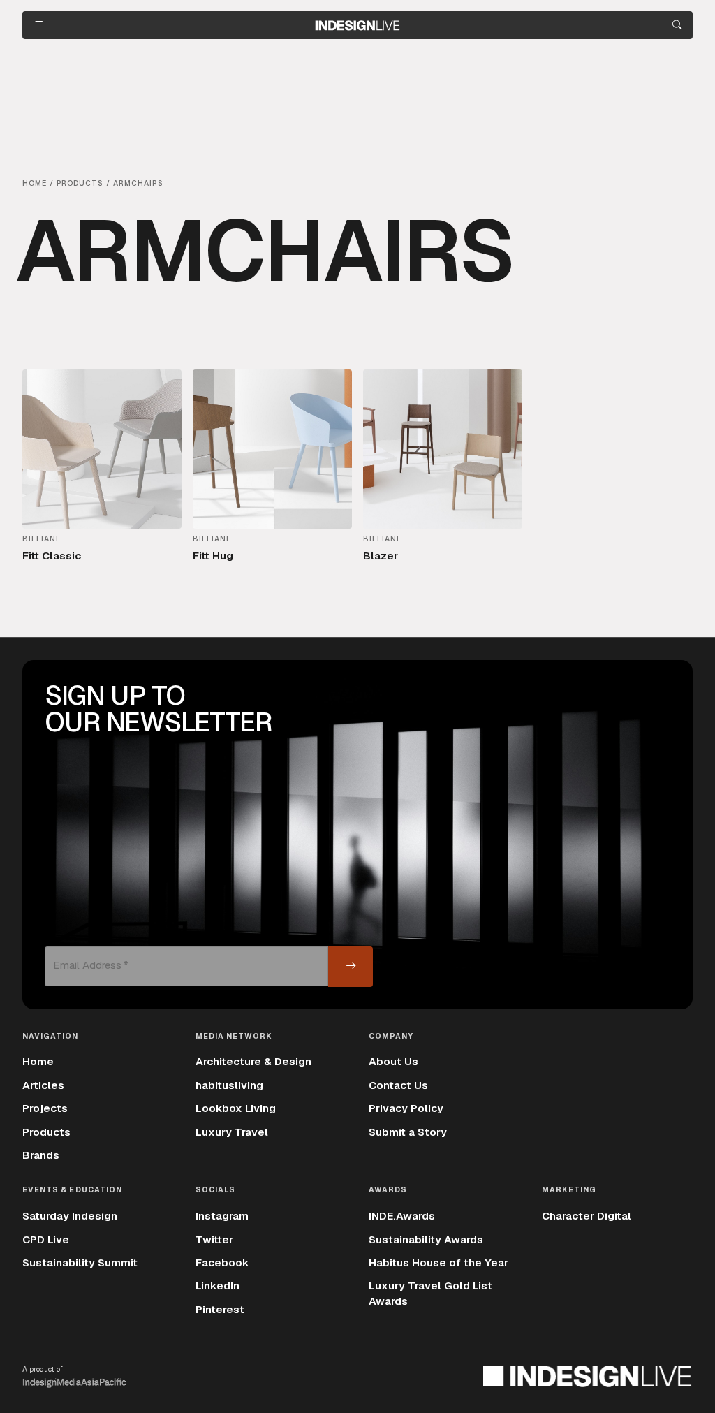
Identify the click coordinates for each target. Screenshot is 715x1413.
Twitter (214, 1240)
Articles (43, 1085)
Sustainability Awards (426, 1240)
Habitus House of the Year (438, 1263)
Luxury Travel (232, 1132)
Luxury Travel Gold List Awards (430, 1293)
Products (46, 1132)
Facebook (222, 1263)
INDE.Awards (402, 1216)
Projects (45, 1108)
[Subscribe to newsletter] (350, 966)
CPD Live (45, 1240)
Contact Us (398, 1085)
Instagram (222, 1216)
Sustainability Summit (80, 1263)
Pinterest (220, 1310)
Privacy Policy (406, 1108)
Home (38, 1062)
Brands (40, 1155)
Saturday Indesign (69, 1216)
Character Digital (586, 1216)
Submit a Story (408, 1132)
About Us (393, 1062)
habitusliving (229, 1085)
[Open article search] (677, 25)
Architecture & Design (253, 1062)
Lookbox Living (236, 1108)
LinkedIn (217, 1286)
